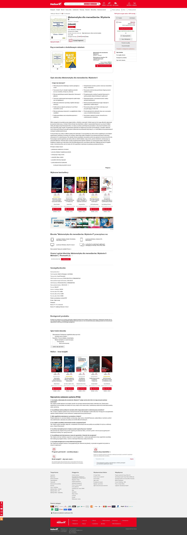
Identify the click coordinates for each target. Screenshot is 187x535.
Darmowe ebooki (101, 9)
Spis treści (120, 60)
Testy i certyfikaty (54, 487)
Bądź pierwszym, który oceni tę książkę (91, 33)
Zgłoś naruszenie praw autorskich (101, 485)
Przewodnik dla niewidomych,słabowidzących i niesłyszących (79, 477)
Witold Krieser (56, 383)
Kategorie (52, 9)
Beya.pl (84, 523)
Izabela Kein (69, 204)
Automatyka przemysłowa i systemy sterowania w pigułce (57, 380)
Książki (58, 9)
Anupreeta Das (82, 204)
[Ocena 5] (78, 33)
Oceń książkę (96, 478)
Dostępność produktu (121, 57)
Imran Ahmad (85, 383)
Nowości (87, 9)
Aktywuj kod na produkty (55, 483)
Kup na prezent (126, 35)
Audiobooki (76, 9)
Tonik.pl (135, 528)
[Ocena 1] (72, 33)
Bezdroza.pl (114, 520)
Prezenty (52, 485)
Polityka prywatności (76, 481)
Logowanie (52, 475)
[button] (112, 184)
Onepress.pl (75, 520)
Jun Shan (66, 383)
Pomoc (68, 249)
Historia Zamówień (54, 478)
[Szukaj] (99, 3)
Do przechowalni (126, 45)
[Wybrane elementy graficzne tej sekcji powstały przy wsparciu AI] (112, 229)
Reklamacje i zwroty (76, 499)
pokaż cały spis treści (58, 346)
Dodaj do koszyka (125, 28)
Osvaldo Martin (94, 383)
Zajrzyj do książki (54, 41)
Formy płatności (75, 486)
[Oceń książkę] (76, 33)
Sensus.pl (84, 520)
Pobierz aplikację (116, 9)
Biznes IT (52, 304)
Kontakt (73, 497)
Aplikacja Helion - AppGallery (56, 492)
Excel (67, 306)
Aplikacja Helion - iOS (55, 490)
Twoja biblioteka (53, 480)
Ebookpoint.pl (125, 520)
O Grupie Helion (97, 475)
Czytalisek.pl (95, 523)
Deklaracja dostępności (77, 483)
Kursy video (69, 9)
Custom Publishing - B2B (120, 482)
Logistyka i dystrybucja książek (121, 485)
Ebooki (63, 9)
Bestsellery (93, 9)
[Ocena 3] (75, 33)
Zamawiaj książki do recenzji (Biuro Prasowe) (124, 478)
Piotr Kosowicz (96, 60)
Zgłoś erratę (57, 300)
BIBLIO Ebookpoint (119, 480)
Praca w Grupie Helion (119, 483)
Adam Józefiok (57, 204)
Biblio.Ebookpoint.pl (116, 523)
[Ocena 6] (80, 33)
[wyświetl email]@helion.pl (77, 530)
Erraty (52, 300)
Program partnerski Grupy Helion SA (122, 475)
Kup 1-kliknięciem (126, 39)
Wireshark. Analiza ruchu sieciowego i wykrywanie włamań (57, 200)
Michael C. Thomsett (76, 29)
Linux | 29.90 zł (94, 3)
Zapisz (131, 459)
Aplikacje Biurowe (60, 306)
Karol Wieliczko (107, 383)
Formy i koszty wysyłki (77, 485)
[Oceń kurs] (55, 259)
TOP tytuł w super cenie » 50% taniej (124, 13)
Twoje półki (52, 482)
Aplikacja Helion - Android (55, 489)
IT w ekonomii (59, 304)
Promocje (82, 9)
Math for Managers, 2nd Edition (65, 274)
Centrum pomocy (75, 475)
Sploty (103, 523)
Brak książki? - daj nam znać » (62, 459)
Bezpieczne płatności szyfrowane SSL (63, 513)
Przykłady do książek (98, 482)
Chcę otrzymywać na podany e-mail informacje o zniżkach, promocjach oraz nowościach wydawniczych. (110, 463)
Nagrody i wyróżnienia (98, 483)
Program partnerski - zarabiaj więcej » (65, 452)
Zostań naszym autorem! (99, 476)
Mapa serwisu (75, 493)
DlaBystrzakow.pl (106, 520)
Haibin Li (70, 383)
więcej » (111, 463)
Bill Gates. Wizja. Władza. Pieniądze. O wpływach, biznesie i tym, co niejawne (82, 200)
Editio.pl (94, 520)
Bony (124, 9)
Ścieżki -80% (87, 3)
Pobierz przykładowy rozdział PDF (58, 298)
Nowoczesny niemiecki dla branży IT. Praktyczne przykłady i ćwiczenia (69, 200)
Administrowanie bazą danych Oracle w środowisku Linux (107, 380)
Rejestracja (52, 476)
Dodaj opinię (66, 259)
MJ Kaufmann (110, 204)
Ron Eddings (104, 204)
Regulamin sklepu (75, 479)
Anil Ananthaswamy (94, 204)
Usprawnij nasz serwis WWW (78, 488)
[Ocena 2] (74, 33)
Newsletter (74, 492)
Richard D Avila (80, 383)
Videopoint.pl (75, 523)
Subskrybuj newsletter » (102, 452)
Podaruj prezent (132, 9)
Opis (119, 52)
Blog (73, 490)
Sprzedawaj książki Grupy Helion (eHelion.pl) (124, 476)
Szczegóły (120, 55)
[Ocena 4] (77, 33)
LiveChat (74, 495)
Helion (76, 31)
